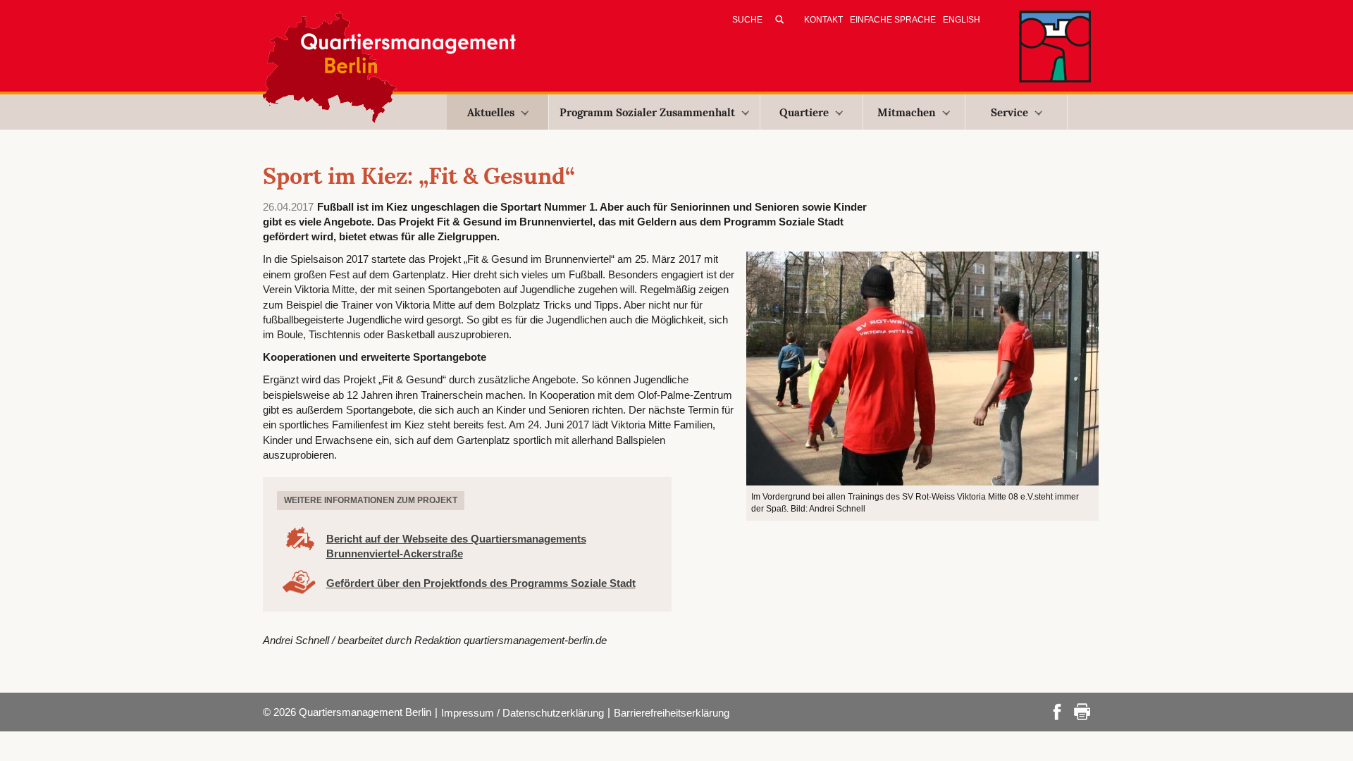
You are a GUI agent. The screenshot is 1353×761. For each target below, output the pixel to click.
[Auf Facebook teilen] (1057, 711)
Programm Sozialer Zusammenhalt (647, 112)
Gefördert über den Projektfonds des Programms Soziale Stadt (481, 583)
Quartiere (804, 112)
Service (1009, 112)
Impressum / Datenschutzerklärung (522, 713)
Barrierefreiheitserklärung (671, 713)
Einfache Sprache (893, 20)
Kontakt (823, 20)
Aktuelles (490, 112)
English (961, 20)
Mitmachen (906, 112)
